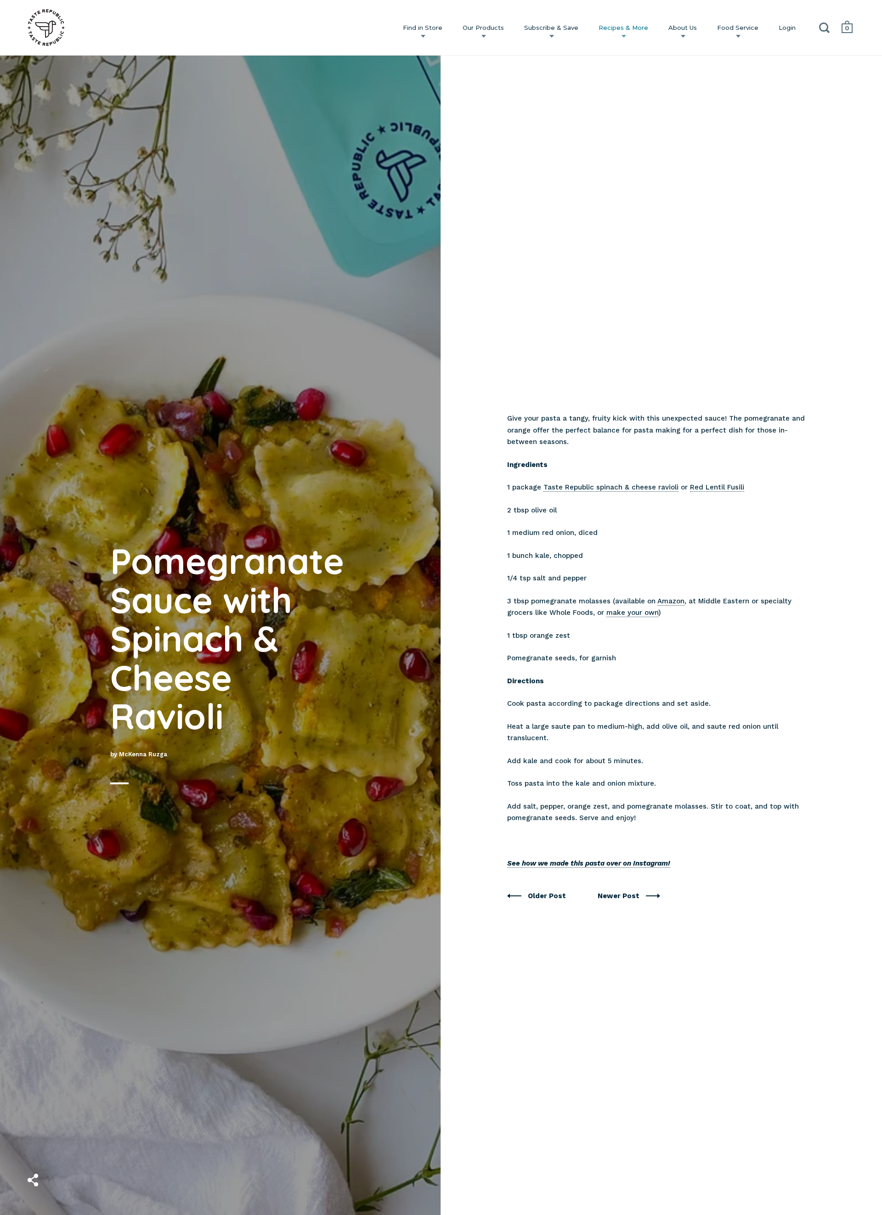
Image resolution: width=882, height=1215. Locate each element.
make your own (632, 612)
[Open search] (824, 30)
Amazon (670, 601)
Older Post (548, 896)
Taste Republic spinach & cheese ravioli (610, 487)
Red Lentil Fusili (717, 487)
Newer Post (619, 896)
